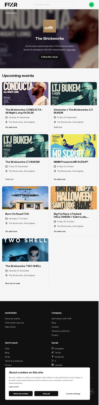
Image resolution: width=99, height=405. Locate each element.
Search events (44, 4)
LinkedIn (58, 365)
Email (7, 357)
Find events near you (14, 322)
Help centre (10, 327)
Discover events (12, 318)
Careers (55, 327)
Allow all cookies (20, 394)
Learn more (14, 386)
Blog (54, 322)
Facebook (59, 357)
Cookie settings (73, 394)
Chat (7, 348)
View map (71, 50)
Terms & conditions (61, 331)
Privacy (55, 335)
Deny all (46, 394)
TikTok (58, 352)
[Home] (11, 4)
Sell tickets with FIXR (61, 318)
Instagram (59, 348)
